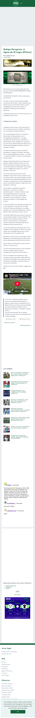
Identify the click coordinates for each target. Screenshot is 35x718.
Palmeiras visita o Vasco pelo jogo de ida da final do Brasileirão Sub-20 (20, 419)
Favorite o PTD (25, 319)
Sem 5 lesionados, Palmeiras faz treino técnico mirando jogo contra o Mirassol (20, 374)
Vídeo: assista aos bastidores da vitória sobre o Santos (20, 427)
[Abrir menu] (21, 3)
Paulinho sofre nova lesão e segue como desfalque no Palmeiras (19, 383)
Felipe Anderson (11, 586)
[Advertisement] (17, 26)
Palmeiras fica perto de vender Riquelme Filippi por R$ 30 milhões (20, 437)
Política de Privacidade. (20, 708)
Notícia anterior (10, 322)
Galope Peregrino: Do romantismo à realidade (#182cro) (18, 392)
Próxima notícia (25, 325)
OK (18, 711)
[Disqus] (17, 503)
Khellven (9, 587)
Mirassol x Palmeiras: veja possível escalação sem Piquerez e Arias (19, 401)
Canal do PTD (11, 319)
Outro (8, 588)
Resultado (17, 594)
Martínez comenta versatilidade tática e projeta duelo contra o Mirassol (20, 410)
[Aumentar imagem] (29, 62)
